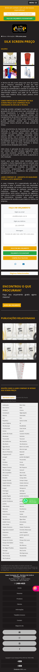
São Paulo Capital (8, 397)
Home (19, 588)
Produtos (19, 599)
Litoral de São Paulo (9, 401)
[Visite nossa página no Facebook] (19, 649)
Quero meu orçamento (12, 305)
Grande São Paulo (22, 397)
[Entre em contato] (23, 264)
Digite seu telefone (19, 221)
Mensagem (19, 230)
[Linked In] (19, 643)
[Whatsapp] (15, 264)
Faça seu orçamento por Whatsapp (20, 18)
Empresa (19, 593)
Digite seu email (19, 212)
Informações (19, 609)
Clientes (19, 604)
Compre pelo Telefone (20, 258)
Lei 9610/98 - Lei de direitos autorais (19, 570)
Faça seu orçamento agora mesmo (19, 14)
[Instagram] (19, 638)
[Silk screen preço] (10, 58)
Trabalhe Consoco (19, 615)
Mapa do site (19, 626)
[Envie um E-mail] (19, 632)
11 (19, 583)
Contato (19, 620)
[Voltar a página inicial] (19, 27)
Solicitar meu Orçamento (20, 248)
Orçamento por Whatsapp (20, 253)
